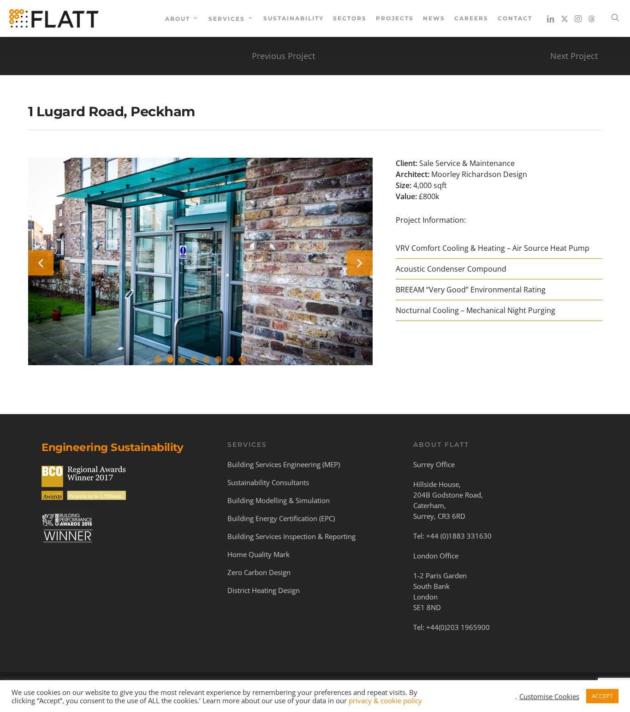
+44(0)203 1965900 (458, 627)
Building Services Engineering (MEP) (283, 464)
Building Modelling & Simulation (278, 500)
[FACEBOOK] (591, 18)
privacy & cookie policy (385, 700)
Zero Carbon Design (259, 572)
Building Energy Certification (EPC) (281, 518)
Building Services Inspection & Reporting (291, 536)
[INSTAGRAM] (578, 18)
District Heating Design (263, 590)
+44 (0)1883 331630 (459, 535)
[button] (41, 262)
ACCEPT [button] (602, 696)
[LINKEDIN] (551, 18)
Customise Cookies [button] (549, 696)
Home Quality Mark (258, 554)
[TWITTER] (564, 18)
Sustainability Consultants (268, 482)
